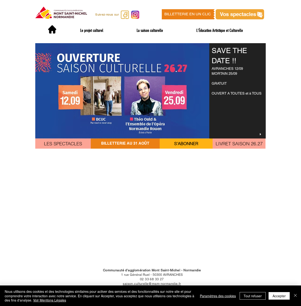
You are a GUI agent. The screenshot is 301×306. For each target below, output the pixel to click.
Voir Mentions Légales (49, 300)
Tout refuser (253, 295)
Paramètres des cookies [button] (218, 295)
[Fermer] (295, 295)
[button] (188, 14)
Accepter (279, 295)
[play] (261, 134)
